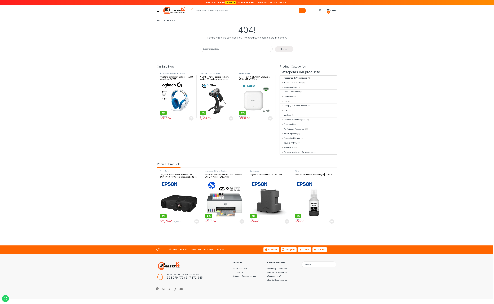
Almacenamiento (290, 87)
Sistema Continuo (220, 171)
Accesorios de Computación (295, 78)
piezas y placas (290, 133)
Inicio (159, 20)
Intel (285, 101)
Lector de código (206, 73)
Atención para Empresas (277, 272)
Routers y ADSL (290, 143)
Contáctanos (238, 272)
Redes (241, 73)
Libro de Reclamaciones (277, 280)
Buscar (284, 49)
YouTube (321, 249)
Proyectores (164, 171)
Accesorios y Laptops (293, 82)
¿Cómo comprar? (274, 276)
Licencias (287, 110)
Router (247, 73)
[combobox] (245, 10)
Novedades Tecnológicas (294, 119)
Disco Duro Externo (292, 92)
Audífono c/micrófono (168, 73)
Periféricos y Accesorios (294, 129)
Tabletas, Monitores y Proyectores (298, 152)
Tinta (297, 171)
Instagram (290, 249)
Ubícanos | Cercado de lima (244, 276)
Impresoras (288, 96)
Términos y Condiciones (277, 268)
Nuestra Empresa (240, 268)
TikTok (306, 249)
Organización (218, 73)
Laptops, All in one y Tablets (295, 106)
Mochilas (287, 115)
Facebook (272, 249)
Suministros (288, 147)
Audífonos (181, 73)
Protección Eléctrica (292, 138)
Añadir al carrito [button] (190, 118)
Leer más (270, 118)
